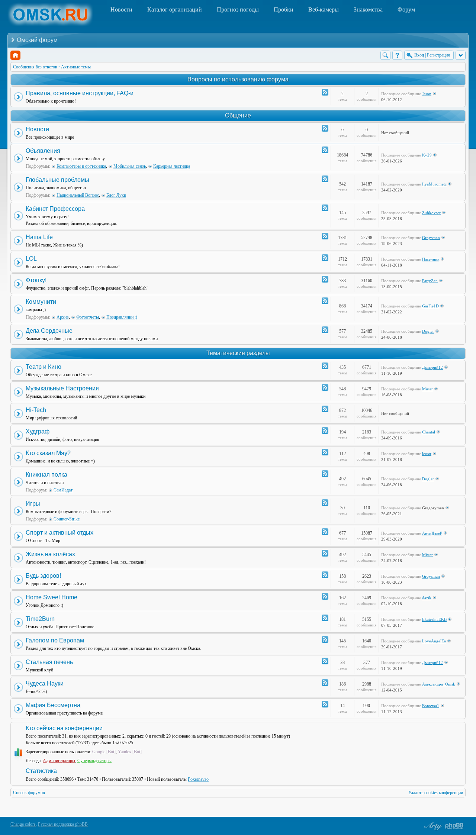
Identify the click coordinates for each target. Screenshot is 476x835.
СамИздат (63, 490)
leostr (426, 453)
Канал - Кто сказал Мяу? (325, 452)
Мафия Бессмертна (53, 705)
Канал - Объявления (325, 149)
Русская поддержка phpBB (63, 824)
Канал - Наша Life (325, 236)
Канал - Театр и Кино (325, 365)
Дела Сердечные (49, 331)
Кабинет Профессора (55, 209)
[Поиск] (385, 55)
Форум (406, 9)
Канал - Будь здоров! (325, 574)
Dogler (428, 331)
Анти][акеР (432, 533)
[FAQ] (397, 55)
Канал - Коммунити (325, 300)
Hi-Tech (36, 410)
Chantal (428, 432)
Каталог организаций (174, 9)
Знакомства (368, 9)
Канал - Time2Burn (325, 618)
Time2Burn (40, 619)
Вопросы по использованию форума (238, 79)
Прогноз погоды (238, 9)
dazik (426, 598)
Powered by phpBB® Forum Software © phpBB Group (454, 826)
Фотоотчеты (87, 317)
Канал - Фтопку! (325, 279)
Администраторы (59, 760)
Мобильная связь (129, 166)
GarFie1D (430, 306)
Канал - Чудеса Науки (325, 682)
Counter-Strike (67, 519)
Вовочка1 (430, 705)
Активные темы (76, 67)
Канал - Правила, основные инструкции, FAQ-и (325, 92)
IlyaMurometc (434, 184)
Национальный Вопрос (78, 195)
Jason (426, 93)
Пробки (283, 9)
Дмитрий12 (432, 367)
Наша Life (39, 237)
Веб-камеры (323, 9)
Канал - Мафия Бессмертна (325, 704)
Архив (63, 317)
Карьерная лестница (171, 166)
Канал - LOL (325, 257)
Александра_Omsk (438, 684)
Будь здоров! (43, 576)
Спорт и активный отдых (59, 532)
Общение (238, 115)
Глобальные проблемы (57, 180)
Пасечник (430, 259)
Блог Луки (116, 195)
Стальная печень (49, 662)
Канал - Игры (325, 502)
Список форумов (29, 792)
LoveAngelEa (434, 641)
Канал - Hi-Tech (325, 409)
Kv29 (427, 155)
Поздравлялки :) (121, 317)
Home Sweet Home (51, 597)
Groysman (431, 237)
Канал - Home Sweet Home (325, 596)
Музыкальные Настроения (62, 388)
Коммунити (41, 302)
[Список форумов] (15, 55)
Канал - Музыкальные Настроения (325, 387)
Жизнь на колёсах (50, 554)
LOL (31, 258)
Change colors (23, 824)
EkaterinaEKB (434, 619)
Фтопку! (36, 280)
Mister (427, 389)
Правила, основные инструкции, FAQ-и (80, 93)
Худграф (37, 431)
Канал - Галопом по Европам (325, 639)
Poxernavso (198, 779)
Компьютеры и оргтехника (81, 166)
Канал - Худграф (325, 430)
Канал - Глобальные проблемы (325, 178)
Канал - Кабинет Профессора (325, 207)
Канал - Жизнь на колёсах (325, 553)
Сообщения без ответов (35, 67)
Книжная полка (46, 474)
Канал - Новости (325, 128)
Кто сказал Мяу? (48, 453)
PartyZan (430, 280)
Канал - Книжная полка (325, 473)
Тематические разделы (238, 353)
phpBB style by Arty (432, 826)
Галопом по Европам (55, 640)
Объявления (43, 151)
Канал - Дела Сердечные (325, 329)
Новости (121, 9)
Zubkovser (431, 212)
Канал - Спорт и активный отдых (325, 531)
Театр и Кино (43, 367)
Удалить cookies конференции (435, 792)
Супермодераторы (94, 760)
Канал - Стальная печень (325, 661)
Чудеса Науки (45, 683)
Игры (33, 503)
